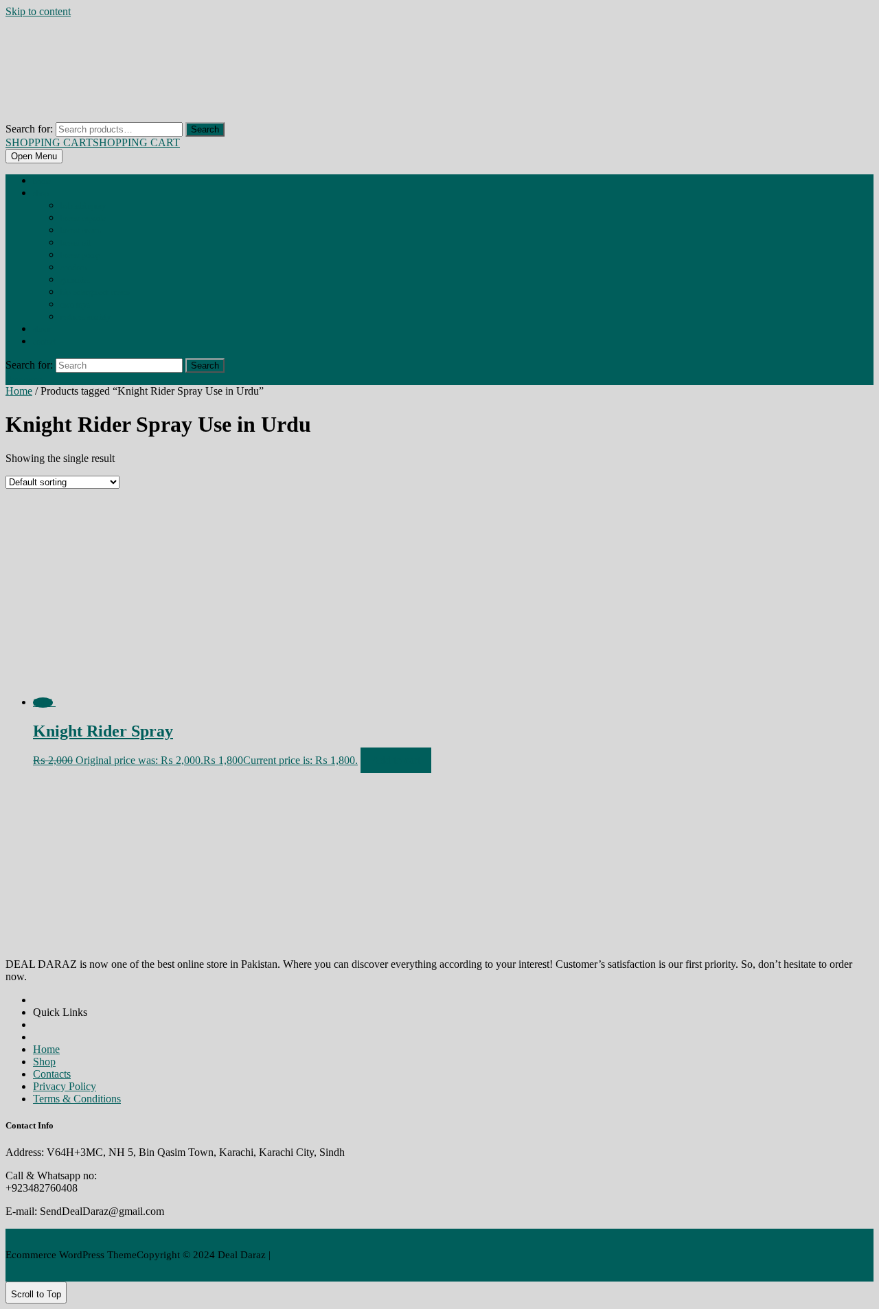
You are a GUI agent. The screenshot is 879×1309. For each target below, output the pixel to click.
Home (42, 181)
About (42, 329)
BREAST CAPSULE (83, 218)
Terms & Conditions (77, 1098)
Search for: (29, 129)
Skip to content (38, 11)
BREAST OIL (75, 243)
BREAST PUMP (80, 255)
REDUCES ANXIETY (85, 317)
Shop (41, 193)
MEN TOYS (75, 305)
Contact (44, 342)
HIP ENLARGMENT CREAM (95, 292)
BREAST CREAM (80, 230)
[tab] (33, 156)
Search (205, 129)
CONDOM (73, 268)
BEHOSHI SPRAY (83, 206)
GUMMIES (75, 280)
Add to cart (396, 760)
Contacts (52, 1074)
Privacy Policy (64, 1086)
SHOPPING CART (92, 142)
